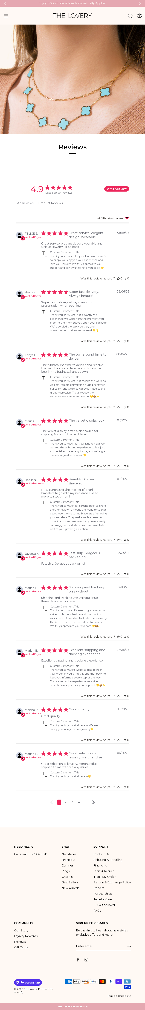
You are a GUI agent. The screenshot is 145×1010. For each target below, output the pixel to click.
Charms (67, 876)
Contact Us (101, 854)
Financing (100, 865)
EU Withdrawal (104, 905)
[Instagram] (86, 959)
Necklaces (69, 854)
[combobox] (113, 218)
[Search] (130, 16)
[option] (72, 79)
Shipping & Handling (108, 860)
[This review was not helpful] (125, 278)
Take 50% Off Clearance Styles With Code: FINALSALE (73, 3)
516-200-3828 (37, 854)
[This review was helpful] (118, 278)
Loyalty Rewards (25, 936)
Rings (65, 871)
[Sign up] (129, 946)
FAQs (97, 910)
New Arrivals (70, 888)
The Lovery (30, 989)
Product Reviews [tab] (50, 203)
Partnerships (103, 893)
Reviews (20, 941)
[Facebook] (78, 959)
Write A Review (117, 188)
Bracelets (68, 860)
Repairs (99, 888)
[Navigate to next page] (93, 802)
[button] (72, 1006)
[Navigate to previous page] (51, 802)
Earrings (67, 865)
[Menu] (6, 16)
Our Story (21, 930)
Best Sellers (70, 882)
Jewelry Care (103, 899)
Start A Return (104, 871)
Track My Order (105, 876)
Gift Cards (21, 947)
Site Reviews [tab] (24, 203)
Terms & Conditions (119, 995)
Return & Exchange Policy (112, 882)
